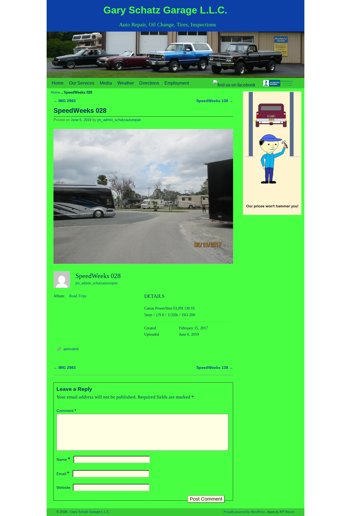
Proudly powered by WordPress (244, 512)
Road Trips (77, 296)
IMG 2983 (64, 101)
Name (63, 459)
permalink (71, 349)
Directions (149, 83)
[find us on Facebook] (233, 83)
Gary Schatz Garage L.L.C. (165, 10)
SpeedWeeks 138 (214, 101)
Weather (125, 83)
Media (106, 83)
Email (62, 474)
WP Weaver (287, 512)
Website (63, 487)
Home (58, 83)
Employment (177, 83)
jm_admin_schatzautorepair (119, 120)
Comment (66, 410)
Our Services (81, 83)
